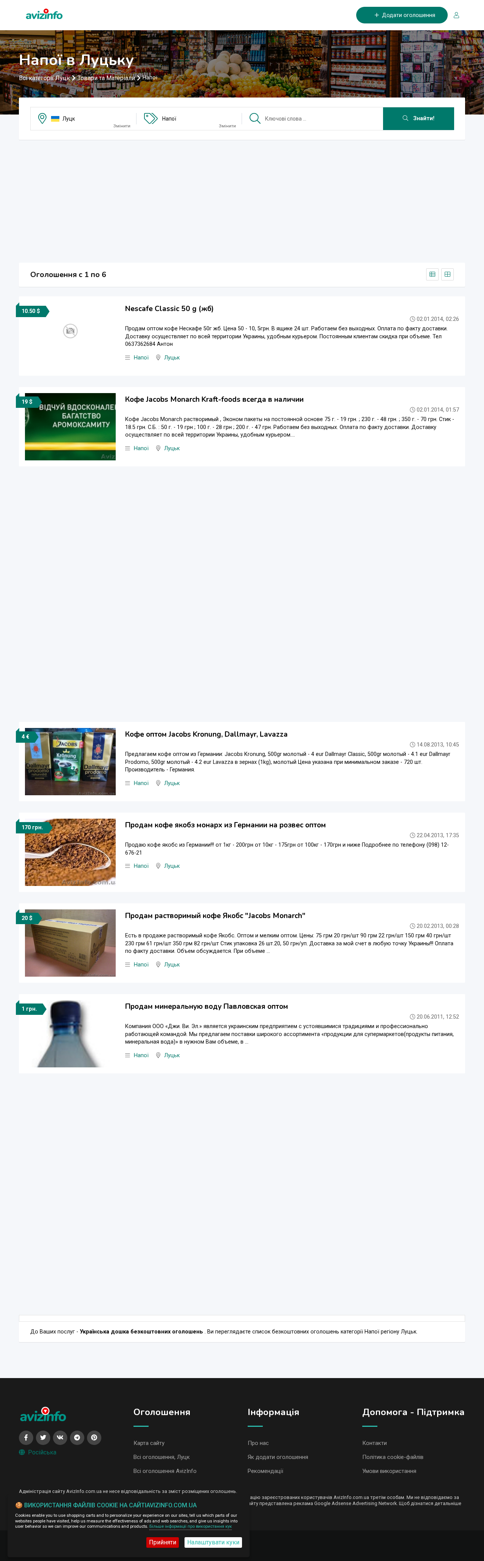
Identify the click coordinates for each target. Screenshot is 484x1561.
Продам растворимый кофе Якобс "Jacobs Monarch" (215, 916)
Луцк (68, 118)
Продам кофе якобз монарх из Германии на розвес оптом (225, 825)
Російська (42, 1452)
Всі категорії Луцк (44, 78)
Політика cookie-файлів (393, 1457)
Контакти (374, 1443)
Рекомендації (265, 1471)
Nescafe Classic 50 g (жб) (169, 309)
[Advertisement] (242, 199)
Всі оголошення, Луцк (161, 1457)
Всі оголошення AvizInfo (165, 1471)
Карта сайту (148, 1443)
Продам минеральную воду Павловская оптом (206, 1006)
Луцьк (172, 358)
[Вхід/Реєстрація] (453, 15)
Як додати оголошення (278, 1457)
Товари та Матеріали (106, 78)
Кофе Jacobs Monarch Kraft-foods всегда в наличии (214, 399)
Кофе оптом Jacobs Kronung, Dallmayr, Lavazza (206, 734)
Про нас (258, 1443)
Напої (169, 118)
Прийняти (162, 1542)
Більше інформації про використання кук (190, 1526)
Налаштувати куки (213, 1542)
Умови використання (389, 1471)
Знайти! (423, 118)
